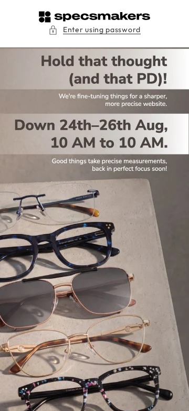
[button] (94, 29)
